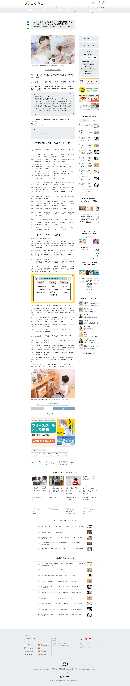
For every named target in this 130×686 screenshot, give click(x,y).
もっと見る (89, 191)
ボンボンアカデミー (57, 638)
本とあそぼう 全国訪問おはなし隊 (60, 645)
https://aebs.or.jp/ (65, 672)
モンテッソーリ (89, 71)
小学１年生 (55, 453)
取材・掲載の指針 (95, 647)
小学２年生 (63, 453)
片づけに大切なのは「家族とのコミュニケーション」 (47, 131)
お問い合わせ (82, 643)
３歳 (33, 453)
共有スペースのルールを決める (42, 133)
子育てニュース (42, 450)
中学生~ (96, 7)
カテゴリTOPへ (53, 462)
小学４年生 (43, 455)
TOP (32, 16)
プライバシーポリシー (92, 645)
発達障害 (87, 64)
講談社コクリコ (81, 282)
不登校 (92, 64)
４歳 (39, 453)
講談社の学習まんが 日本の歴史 (59, 643)
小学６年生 (59, 455)
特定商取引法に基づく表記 (85, 647)
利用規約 (88, 643)
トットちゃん (89, 66)
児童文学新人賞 (89, 73)
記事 (35, 16)
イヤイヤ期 (94, 69)
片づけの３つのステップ (40, 136)
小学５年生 (51, 455)
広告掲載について (83, 645)
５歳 (44, 453)
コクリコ (89, 292)
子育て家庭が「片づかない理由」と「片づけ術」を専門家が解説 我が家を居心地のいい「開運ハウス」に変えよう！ (42, 463)
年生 (64, 7)
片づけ (33, 450)
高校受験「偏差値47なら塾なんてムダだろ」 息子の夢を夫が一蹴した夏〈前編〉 (63, 463)
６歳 (49, 453)
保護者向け (102, 7)
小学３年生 (35, 455)
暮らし (39, 16)
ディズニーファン (56, 640)
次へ (64, 409)
